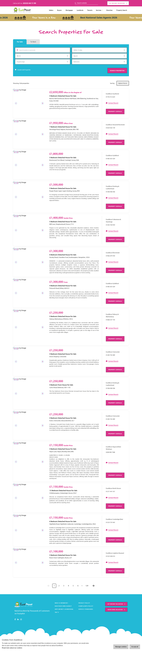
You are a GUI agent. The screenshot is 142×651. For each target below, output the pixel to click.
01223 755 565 (110, 522)
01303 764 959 (110, 225)
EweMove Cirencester (113, 352)
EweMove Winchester (113, 253)
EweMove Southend (112, 94)
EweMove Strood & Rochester (115, 125)
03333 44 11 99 (29, 3)
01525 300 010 (110, 556)
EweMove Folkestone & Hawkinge (113, 220)
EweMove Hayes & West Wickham (113, 448)
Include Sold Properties (24, 70)
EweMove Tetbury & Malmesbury (112, 315)
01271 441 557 (110, 491)
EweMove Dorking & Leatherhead (112, 187)
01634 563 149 (110, 128)
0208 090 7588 (110, 452)
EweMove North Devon (113, 488)
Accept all (134, 647)
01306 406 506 (110, 192)
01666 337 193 (110, 320)
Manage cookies (121, 647)
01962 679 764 (110, 256)
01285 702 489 (110, 355)
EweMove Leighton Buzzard (115, 553)
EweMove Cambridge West (114, 519)
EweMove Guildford (112, 155)
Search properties (117, 70)
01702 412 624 (110, 97)
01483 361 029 (110, 159)
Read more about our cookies (12, 648)
